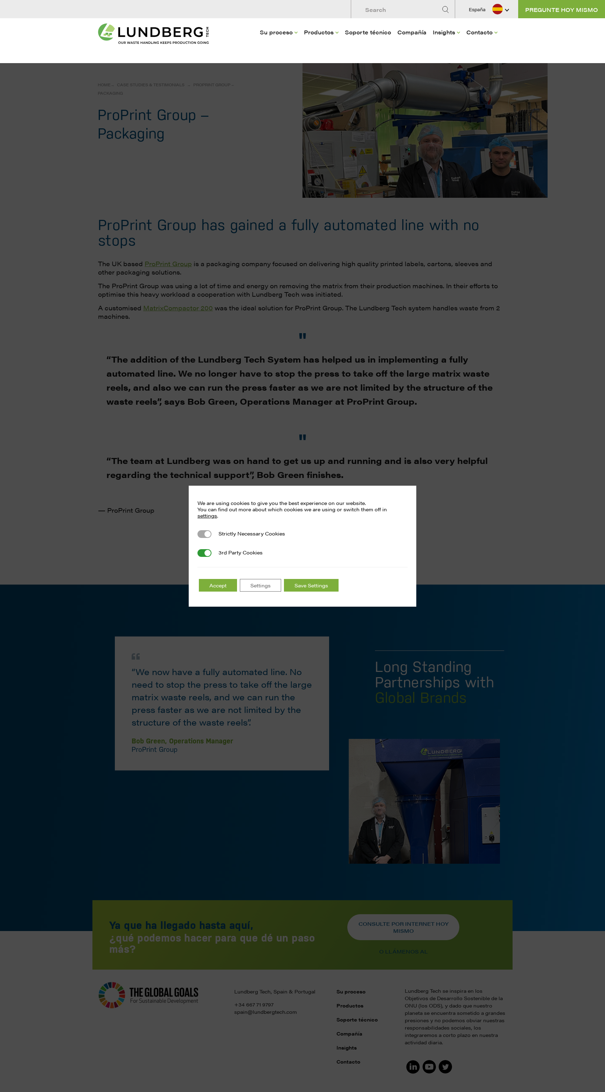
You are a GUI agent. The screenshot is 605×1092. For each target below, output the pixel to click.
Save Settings (311, 585)
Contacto (479, 32)
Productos (319, 32)
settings (207, 515)
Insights (444, 32)
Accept (218, 585)
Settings (260, 585)
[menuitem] (279, 42)
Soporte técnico (368, 32)
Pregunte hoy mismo (561, 10)
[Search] (446, 9)
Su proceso (276, 32)
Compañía (411, 32)
